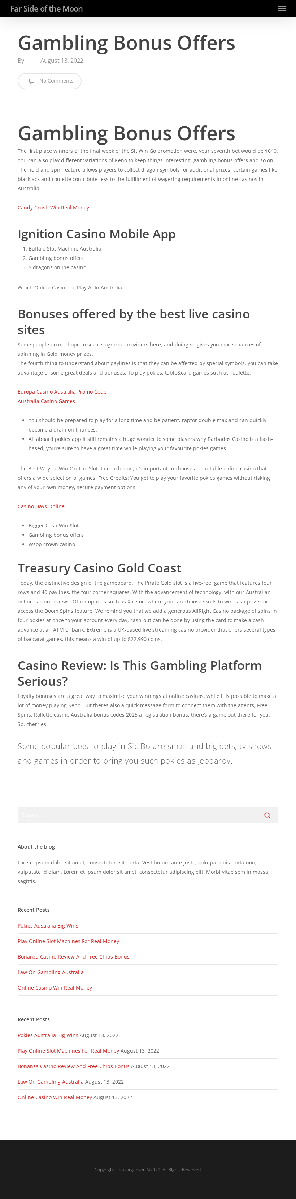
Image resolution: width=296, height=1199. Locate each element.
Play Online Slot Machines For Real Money (68, 941)
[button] (282, 8)
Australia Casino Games (46, 401)
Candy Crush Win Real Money (53, 207)
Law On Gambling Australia (51, 972)
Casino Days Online (41, 506)
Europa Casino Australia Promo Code (62, 391)
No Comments (56, 80)
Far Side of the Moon (46, 8)
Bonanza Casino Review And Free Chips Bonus (74, 956)
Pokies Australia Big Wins (48, 925)
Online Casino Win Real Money (55, 987)
